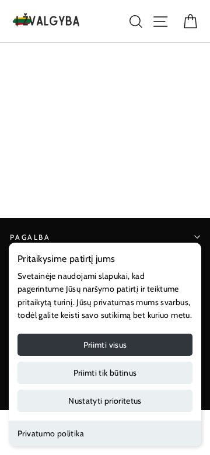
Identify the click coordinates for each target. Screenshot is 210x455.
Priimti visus (105, 345)
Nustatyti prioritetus (104, 401)
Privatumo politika (51, 433)
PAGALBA (30, 237)
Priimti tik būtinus (105, 373)
